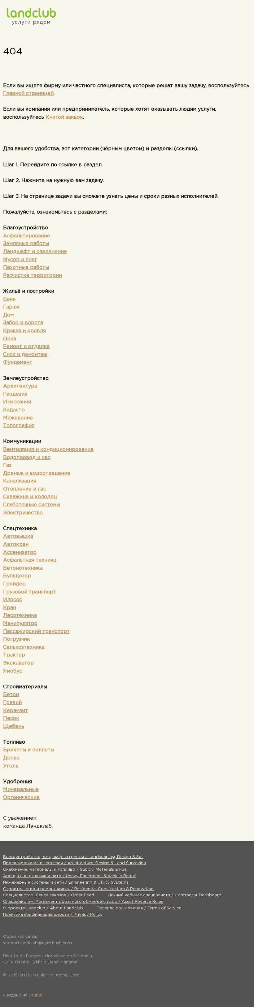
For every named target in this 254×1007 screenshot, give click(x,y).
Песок (11, 718)
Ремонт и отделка (26, 346)
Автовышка (18, 536)
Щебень (13, 726)
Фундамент (17, 362)
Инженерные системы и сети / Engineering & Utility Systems (66, 882)
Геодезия (15, 394)
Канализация (19, 481)
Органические (21, 797)
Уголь (10, 766)
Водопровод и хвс (26, 457)
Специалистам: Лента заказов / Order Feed (48, 895)
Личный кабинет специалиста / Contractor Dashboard (164, 895)
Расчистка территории (32, 275)
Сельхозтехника (24, 647)
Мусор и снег (20, 259)
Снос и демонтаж (25, 354)
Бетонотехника (23, 568)
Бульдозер (17, 576)
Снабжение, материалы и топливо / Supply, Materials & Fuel (65, 869)
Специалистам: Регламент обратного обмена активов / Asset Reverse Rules (83, 901)
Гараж (11, 307)
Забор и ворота (23, 323)
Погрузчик (16, 639)
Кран (9, 607)
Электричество (23, 513)
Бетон (11, 694)
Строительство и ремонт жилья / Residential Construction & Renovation (78, 889)
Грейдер (14, 584)
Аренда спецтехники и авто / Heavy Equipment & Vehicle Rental (69, 876)
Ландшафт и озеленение (35, 251)
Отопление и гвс (24, 489)
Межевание (18, 418)
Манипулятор (20, 623)
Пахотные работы (26, 267)
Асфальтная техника (29, 560)
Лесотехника (20, 615)
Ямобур (13, 671)
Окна (9, 339)
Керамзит (15, 710)
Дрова (11, 758)
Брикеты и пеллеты (28, 750)
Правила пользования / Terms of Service (139, 908)
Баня (9, 299)
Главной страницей (28, 93)
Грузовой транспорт (29, 592)
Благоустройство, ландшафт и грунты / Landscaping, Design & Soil (73, 857)
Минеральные (21, 789)
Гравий (12, 702)
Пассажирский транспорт (36, 631)
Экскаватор (18, 663)
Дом (8, 315)
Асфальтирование (26, 236)
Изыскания (17, 402)
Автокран (15, 544)
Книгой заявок (64, 117)
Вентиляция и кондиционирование (48, 449)
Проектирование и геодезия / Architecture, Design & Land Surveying (74, 863)
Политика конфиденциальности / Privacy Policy (53, 914)
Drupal (35, 995)
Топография (18, 425)
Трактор (14, 655)
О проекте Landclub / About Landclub (43, 908)
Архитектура (20, 386)
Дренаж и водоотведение (36, 473)
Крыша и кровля (24, 331)
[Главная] (31, 12)
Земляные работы (26, 243)
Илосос (12, 599)
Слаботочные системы (31, 505)
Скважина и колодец (30, 497)
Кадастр (14, 410)
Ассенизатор (20, 552)
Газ (7, 465)
